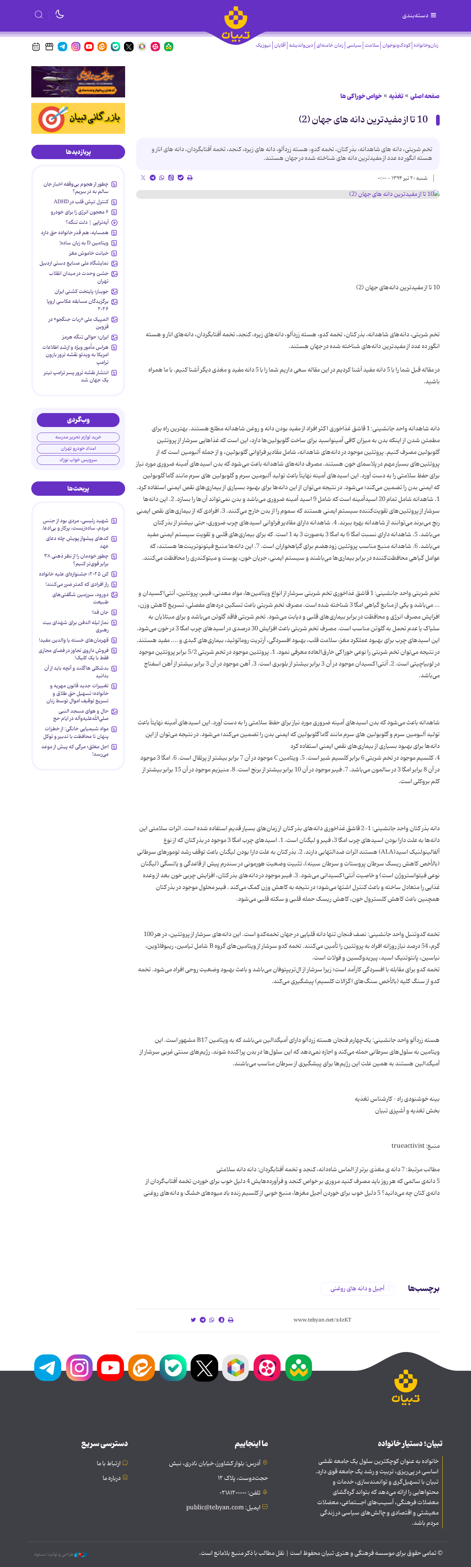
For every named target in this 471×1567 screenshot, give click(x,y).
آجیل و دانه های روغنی (357, 1289)
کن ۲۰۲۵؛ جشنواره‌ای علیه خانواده (74, 574)
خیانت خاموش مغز (89, 253)
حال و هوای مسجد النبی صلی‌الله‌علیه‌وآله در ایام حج (81, 714)
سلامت (372, 45)
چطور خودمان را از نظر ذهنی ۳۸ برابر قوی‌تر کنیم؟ (76, 559)
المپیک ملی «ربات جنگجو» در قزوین (79, 323)
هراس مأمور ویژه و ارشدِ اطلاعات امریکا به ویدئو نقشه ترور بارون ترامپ (75, 354)
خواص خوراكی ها (361, 96)
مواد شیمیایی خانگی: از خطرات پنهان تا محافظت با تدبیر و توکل (76, 732)
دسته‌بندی (415, 16)
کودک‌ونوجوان (396, 45)
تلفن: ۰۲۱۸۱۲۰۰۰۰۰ (240, 1493)
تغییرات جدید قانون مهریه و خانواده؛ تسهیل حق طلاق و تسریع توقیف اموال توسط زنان (77, 693)
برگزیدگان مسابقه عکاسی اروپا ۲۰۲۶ (78, 305)
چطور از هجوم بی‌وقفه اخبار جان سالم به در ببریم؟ (76, 188)
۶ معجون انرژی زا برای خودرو (80, 212)
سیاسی (354, 45)
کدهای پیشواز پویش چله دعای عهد (77, 542)
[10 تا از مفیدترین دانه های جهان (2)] (288, 194)
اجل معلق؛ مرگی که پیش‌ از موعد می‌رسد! (75, 750)
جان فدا (100, 612)
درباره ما (112, 1478)
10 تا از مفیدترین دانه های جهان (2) (363, 120)
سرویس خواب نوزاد (78, 460)
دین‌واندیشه (301, 45)
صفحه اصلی (425, 96)
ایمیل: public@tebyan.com (223, 1508)
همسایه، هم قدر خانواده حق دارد (75, 233)
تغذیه (396, 96)
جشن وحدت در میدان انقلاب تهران (79, 277)
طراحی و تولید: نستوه (54, 1554)
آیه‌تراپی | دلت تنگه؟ (87, 222)
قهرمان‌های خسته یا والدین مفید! (74, 640)
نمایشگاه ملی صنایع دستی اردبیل (74, 263)
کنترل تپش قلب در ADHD (81, 202)
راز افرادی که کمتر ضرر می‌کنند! (77, 584)
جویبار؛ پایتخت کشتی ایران (81, 291)
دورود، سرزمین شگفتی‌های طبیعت (80, 598)
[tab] (78, 152)
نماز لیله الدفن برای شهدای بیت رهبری (76, 626)
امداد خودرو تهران (78, 448)
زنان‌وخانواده (426, 45)
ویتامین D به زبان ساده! (84, 243)
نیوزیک (263, 45)
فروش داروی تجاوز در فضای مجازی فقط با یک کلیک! (74, 654)
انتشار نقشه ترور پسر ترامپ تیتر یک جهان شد (76, 376)
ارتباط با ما (109, 1464)
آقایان (280, 45)
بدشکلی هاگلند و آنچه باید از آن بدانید (76, 671)
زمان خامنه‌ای (329, 45)
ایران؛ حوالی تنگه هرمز (85, 337)
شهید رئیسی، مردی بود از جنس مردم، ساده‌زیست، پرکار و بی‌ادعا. (75, 524)
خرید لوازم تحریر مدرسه (78, 437)
